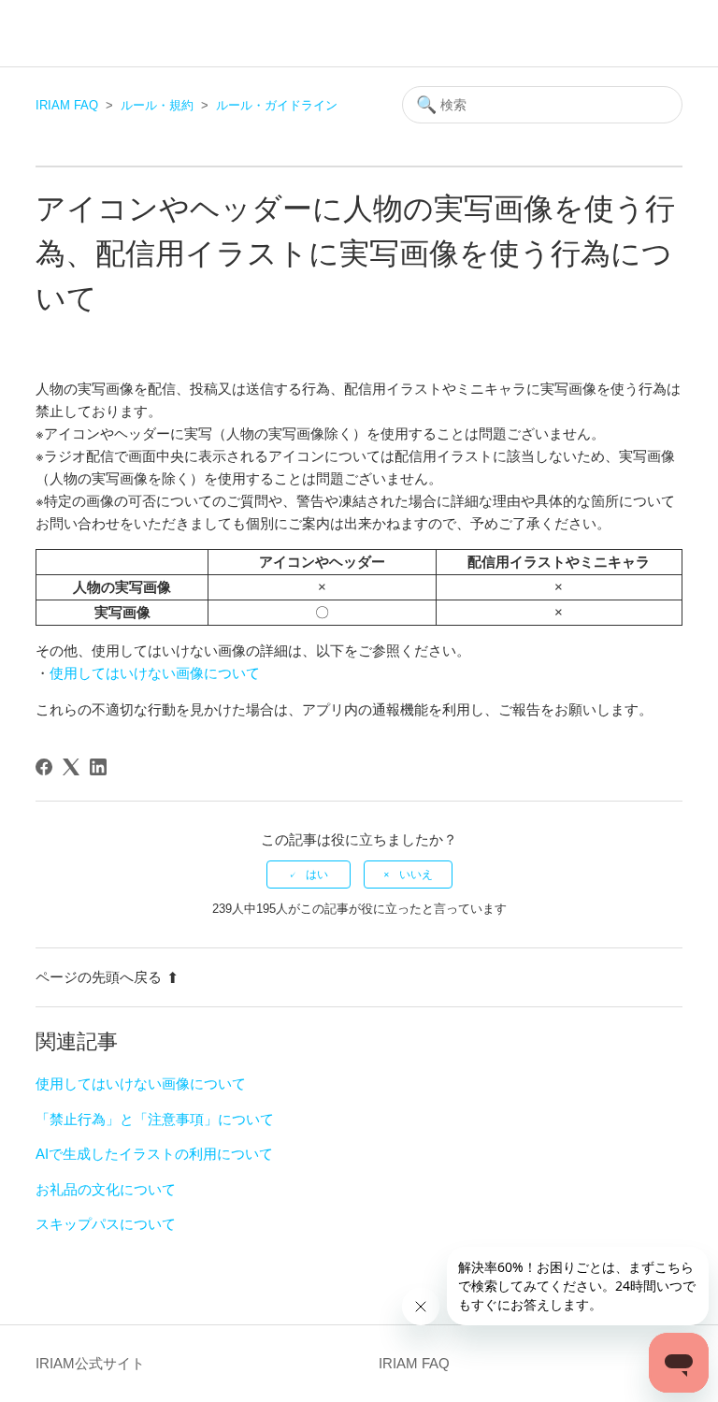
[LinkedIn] (98, 767)
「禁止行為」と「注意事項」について (155, 1119)
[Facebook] (44, 767)
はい (317, 874)
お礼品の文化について (106, 1189)
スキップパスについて (106, 1224)
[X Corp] (71, 767)
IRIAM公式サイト (90, 1363)
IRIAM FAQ (67, 105)
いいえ (416, 874)
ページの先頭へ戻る (99, 977)
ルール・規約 (157, 105)
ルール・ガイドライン (276, 105)
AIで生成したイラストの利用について (154, 1154)
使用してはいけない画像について (155, 673)
